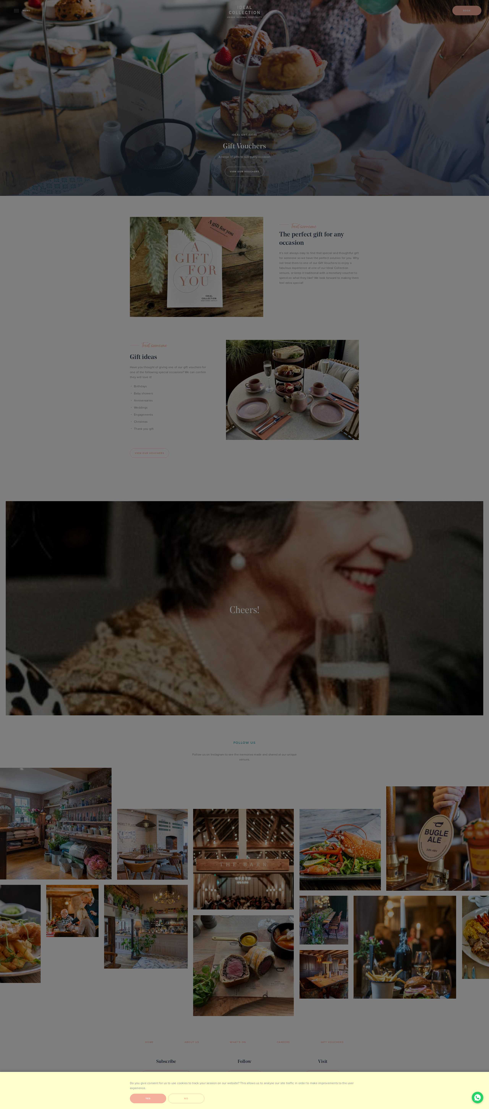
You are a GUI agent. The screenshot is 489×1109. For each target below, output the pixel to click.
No (186, 1098)
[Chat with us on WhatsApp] (477, 1097)
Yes (148, 1098)
